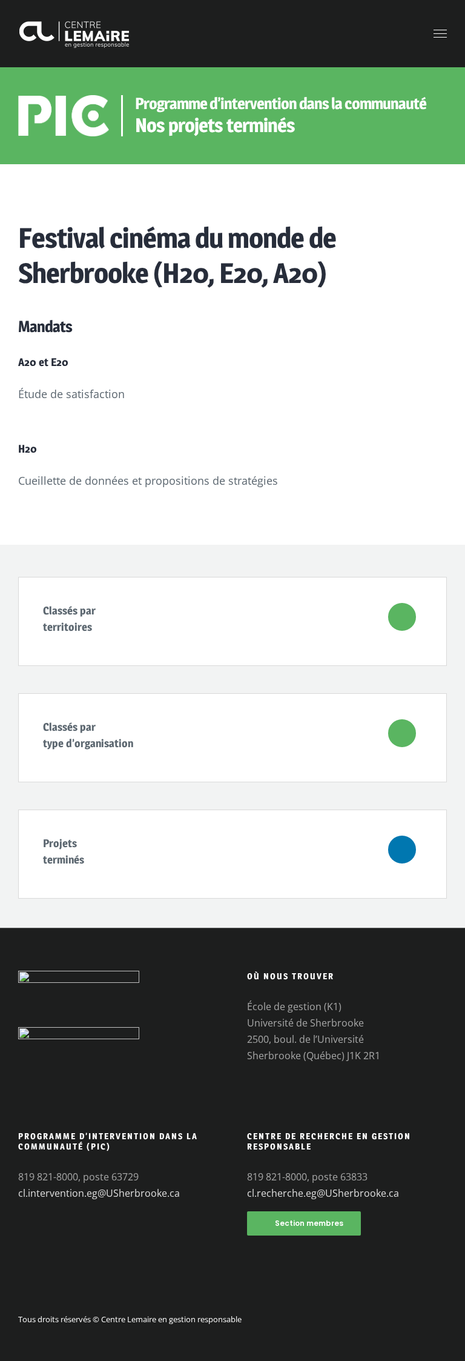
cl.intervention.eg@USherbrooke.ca (99, 1193)
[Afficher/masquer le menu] (440, 34)
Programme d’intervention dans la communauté (280, 104)
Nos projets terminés (215, 125)
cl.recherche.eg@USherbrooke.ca (323, 1193)
